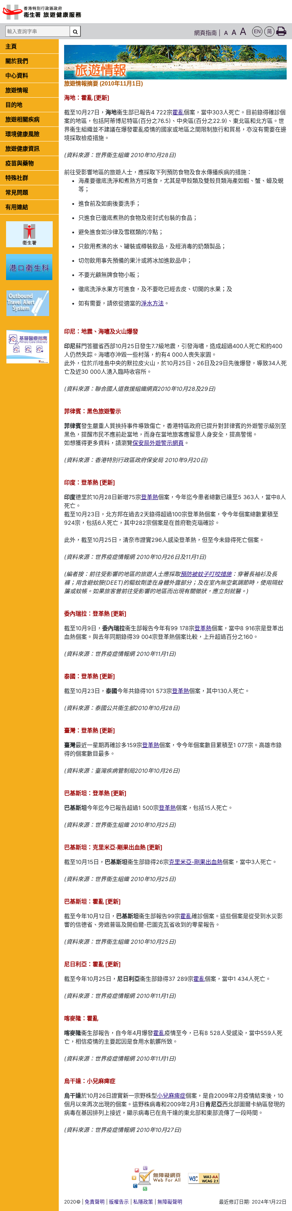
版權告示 (119, 1202)
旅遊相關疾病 (22, 119)
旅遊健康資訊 (22, 148)
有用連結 (16, 207)
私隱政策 (143, 1202)
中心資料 (16, 75)
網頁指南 (205, 32)
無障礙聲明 (169, 1202)
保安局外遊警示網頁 (158, 442)
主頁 (11, 46)
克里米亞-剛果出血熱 (196, 861)
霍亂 (178, 112)
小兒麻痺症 (171, 1095)
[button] (257, 31)
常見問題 (16, 192)
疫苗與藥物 (19, 163)
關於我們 (16, 60)
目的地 (13, 104)
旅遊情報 (16, 90)
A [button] (226, 32)
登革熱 (149, 497)
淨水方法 (152, 303)
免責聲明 (95, 1202)
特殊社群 (16, 177)
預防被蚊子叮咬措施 (205, 574)
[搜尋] (75, 31)
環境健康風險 (22, 134)
